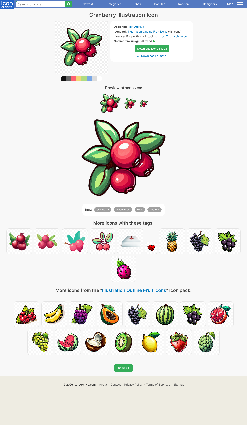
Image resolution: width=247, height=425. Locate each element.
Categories (113, 4)
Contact (115, 384)
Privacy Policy (133, 384)
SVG (138, 4)
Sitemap (178, 384)
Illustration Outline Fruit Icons (147, 31)
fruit (139, 209)
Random (184, 4)
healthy (154, 209)
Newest (88, 4)
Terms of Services (158, 384)
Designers (210, 4)
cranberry (103, 209)
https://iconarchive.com (173, 36)
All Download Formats (151, 56)
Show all (123, 368)
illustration (123, 209)
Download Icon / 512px (152, 48)
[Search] (68, 4)
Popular (159, 4)
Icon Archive (136, 26)
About (103, 384)
